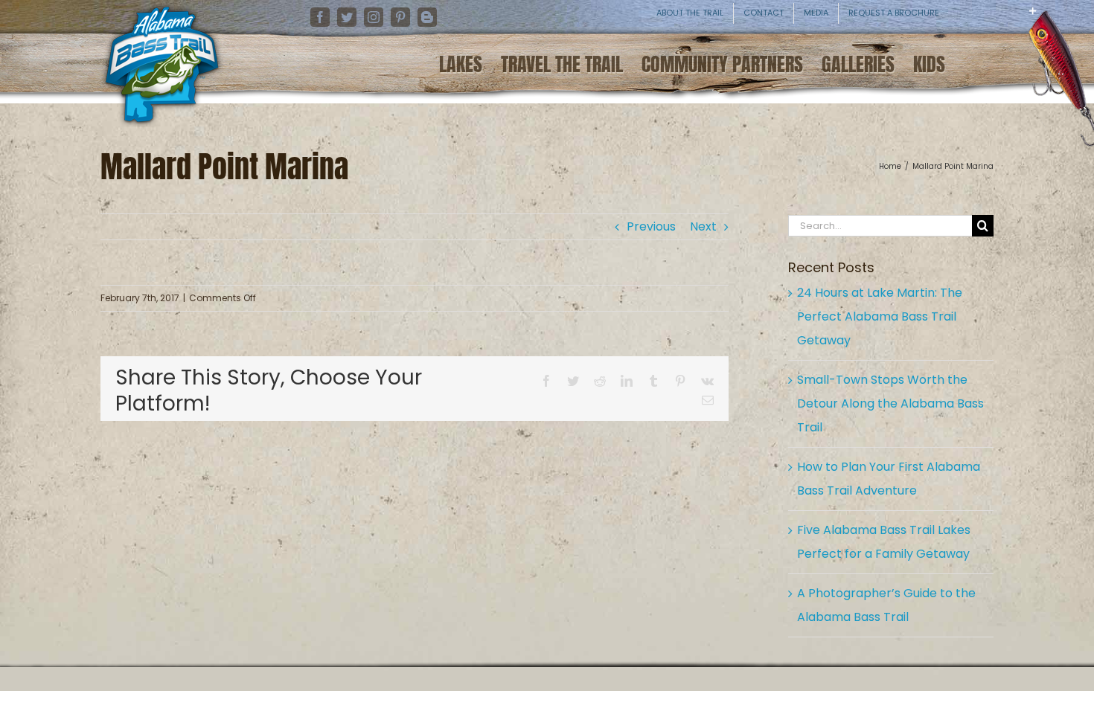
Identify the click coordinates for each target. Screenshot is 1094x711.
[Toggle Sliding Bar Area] (1080, 22)
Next (703, 226)
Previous (651, 226)
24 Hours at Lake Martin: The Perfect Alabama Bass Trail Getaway (879, 316)
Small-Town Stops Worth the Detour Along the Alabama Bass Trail (890, 403)
